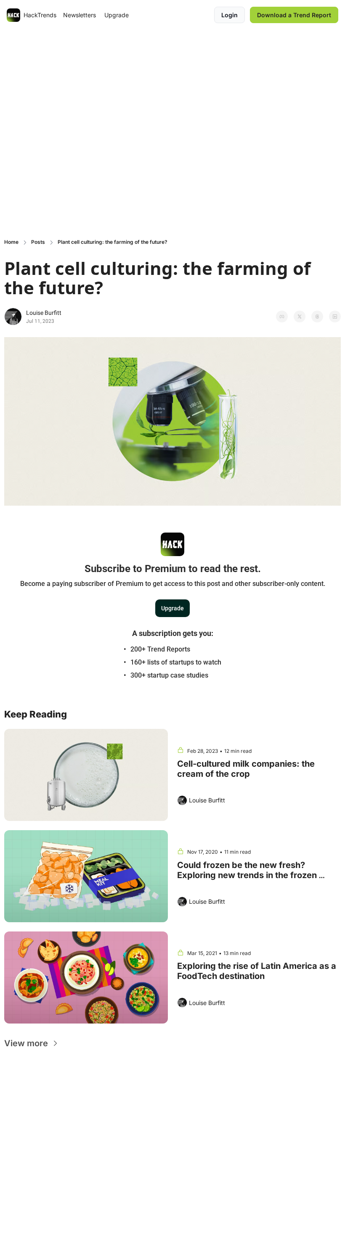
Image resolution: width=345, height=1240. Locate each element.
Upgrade (172, 608)
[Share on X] (299, 316)
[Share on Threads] (317, 316)
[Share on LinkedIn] (335, 316)
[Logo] (13, 15)
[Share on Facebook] (282, 316)
